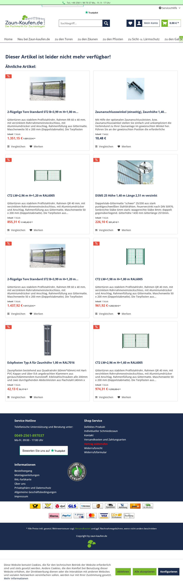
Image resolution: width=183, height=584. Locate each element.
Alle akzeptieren (145, 571)
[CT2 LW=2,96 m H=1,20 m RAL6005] (47, 172)
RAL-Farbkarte (22, 479)
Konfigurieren (168, 571)
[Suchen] (106, 23)
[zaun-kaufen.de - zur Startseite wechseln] (25, 21)
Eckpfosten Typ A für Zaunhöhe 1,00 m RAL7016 (41, 363)
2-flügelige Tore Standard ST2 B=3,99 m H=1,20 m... (42, 279)
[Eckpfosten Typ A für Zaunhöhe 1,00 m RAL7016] (47, 339)
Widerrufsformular (95, 452)
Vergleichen (17, 146)
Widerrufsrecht (93, 448)
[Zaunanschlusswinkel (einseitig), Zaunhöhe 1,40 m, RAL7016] (135, 89)
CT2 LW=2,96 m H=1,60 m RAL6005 (119, 363)
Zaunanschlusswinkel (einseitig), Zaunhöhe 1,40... (131, 112)
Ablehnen (123, 571)
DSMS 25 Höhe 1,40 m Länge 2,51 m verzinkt (126, 195)
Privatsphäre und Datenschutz (32, 487)
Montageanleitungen (26, 475)
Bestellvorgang (23, 470)
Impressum (21, 496)
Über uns (20, 483)
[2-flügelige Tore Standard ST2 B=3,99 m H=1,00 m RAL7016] (47, 89)
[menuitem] (84, 23)
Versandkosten (83, 528)
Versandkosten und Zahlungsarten (105, 439)
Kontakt (88, 435)
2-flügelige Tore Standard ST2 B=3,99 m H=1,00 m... (42, 112)
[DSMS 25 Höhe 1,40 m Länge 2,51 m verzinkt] (135, 172)
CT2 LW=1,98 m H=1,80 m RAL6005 (119, 279)
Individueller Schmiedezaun (101, 431)
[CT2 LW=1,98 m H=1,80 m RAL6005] (135, 256)
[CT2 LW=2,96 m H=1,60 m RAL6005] (135, 339)
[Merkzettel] (130, 23)
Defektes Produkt (94, 427)
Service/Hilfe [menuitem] (169, 8)
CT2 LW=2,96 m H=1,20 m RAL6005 (31, 195)
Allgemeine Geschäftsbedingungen (35, 492)
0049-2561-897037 (29, 435)
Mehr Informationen (16, 578)
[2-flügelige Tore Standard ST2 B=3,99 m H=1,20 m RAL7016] (47, 256)
